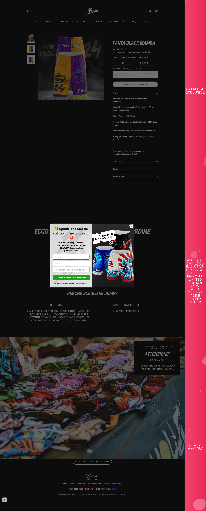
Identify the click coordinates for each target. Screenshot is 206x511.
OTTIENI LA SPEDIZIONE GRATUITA (71, 277)
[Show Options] (87, 269)
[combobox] (70, 269)
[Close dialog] (131, 226)
